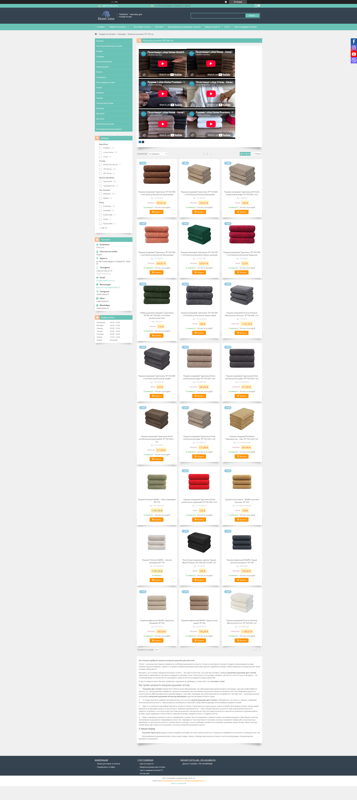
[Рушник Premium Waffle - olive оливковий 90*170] (157, 482)
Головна (101, 27)
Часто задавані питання (245, 27)
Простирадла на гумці (105, 82)
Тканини (99, 98)
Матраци (100, 108)
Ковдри (99, 51)
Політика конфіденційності (194, 781)
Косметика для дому (105, 124)
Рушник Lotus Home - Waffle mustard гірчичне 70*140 (242, 500)
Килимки (100, 93)
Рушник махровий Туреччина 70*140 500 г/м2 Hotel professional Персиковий (157, 253)
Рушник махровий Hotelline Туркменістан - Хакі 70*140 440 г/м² (241, 437)
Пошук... (252, 15)
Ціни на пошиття (212, 27)
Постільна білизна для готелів (109, 46)
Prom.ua (192, 778)
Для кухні (100, 119)
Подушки (100, 56)
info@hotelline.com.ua (105, 281)
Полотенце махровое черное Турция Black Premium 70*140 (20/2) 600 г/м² (199, 561)
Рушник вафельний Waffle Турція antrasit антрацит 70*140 (242, 561)
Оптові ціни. (145, 773)
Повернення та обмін (106, 767)
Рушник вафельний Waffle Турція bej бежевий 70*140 (157, 621)
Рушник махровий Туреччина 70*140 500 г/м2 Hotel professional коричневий (157, 193)
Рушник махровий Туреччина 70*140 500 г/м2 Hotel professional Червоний (242, 253)
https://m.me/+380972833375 (108, 287)
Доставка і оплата (142, 27)
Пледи (99, 88)
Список (258, 154)
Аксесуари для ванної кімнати (109, 129)
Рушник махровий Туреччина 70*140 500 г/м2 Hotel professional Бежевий (199, 193)
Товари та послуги (117, 27)
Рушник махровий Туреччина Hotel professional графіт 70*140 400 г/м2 (242, 377)
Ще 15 (104, 228)
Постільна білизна (104, 62)
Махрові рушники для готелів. (152, 767)
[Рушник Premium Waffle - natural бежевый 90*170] (157, 542)
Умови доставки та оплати (108, 764)
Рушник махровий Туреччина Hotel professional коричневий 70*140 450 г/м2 (157, 439)
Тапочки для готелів (104, 103)
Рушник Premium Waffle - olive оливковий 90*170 (157, 500)
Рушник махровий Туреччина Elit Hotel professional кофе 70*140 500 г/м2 (241, 193)
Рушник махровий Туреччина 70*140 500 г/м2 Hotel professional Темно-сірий (199, 314)
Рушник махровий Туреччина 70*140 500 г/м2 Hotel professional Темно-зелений (199, 253)
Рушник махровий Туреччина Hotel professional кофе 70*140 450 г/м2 (199, 437)
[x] (143, 142)
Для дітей (100, 113)
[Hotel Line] (106, 15)
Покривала (101, 77)
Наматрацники (102, 67)
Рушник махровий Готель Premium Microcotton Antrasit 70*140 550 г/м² (242, 314)
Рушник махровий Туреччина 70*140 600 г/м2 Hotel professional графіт (156, 377)
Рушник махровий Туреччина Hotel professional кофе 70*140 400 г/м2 (199, 377)
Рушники (122, 34)
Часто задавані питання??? (151, 770)
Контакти (159, 27)
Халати (99, 72)
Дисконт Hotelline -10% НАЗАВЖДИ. (197, 764)
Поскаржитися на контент (171, 781)
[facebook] (140, 142)
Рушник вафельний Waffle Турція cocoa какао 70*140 (199, 621)
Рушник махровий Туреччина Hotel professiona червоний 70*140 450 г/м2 (199, 500)
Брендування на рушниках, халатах (184, 27)
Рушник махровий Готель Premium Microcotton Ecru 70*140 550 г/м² (242, 621)
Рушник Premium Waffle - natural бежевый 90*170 (157, 561)
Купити (158, 212)
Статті (227, 27)
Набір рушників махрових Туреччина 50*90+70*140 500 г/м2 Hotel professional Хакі (156, 315)
